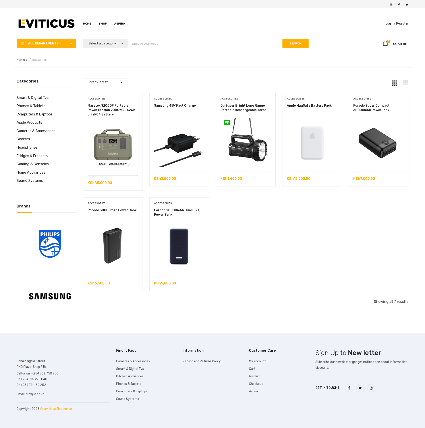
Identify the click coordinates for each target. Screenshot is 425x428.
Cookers (23, 139)
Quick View (112, 164)
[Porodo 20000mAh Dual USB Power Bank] (179, 224)
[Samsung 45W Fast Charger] (179, 119)
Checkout (256, 384)
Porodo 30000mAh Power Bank (112, 210)
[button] (385, 44)
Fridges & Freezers (32, 156)
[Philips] (49, 222)
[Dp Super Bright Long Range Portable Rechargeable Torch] (245, 119)
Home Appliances (31, 172)
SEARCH (295, 43)
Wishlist (254, 376)
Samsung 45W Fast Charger (175, 105)
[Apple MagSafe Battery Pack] (312, 119)
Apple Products (29, 122)
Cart (252, 369)
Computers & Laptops (34, 114)
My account (257, 361)
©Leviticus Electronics (56, 409)
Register (402, 23)
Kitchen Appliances (129, 376)
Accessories (97, 98)
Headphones (27, 147)
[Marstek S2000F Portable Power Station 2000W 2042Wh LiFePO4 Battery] (113, 124)
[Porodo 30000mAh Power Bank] (113, 224)
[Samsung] (49, 275)
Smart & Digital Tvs (32, 98)
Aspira (119, 23)
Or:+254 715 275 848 (32, 379)
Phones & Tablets (31, 106)
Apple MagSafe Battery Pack (309, 105)
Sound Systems (30, 180)
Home (87, 23)
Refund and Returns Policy (202, 361)
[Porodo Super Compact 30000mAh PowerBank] (378, 119)
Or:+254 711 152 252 (31, 385)
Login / (391, 23)
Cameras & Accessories (36, 131)
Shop (103, 23)
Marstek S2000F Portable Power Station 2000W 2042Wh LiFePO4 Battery (111, 110)
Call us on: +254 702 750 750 (37, 373)
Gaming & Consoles (33, 164)
